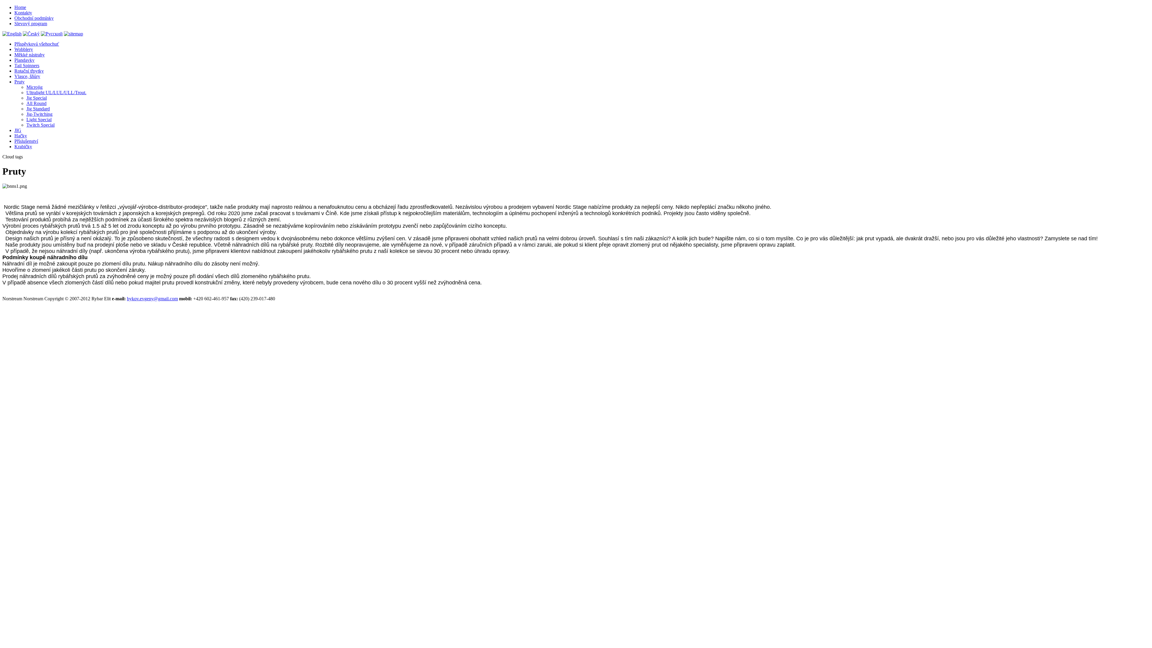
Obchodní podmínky (34, 18)
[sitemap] (73, 33)
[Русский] (52, 33)
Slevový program (30, 23)
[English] (12, 33)
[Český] (31, 33)
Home (20, 7)
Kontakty (23, 12)
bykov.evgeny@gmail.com (152, 298)
